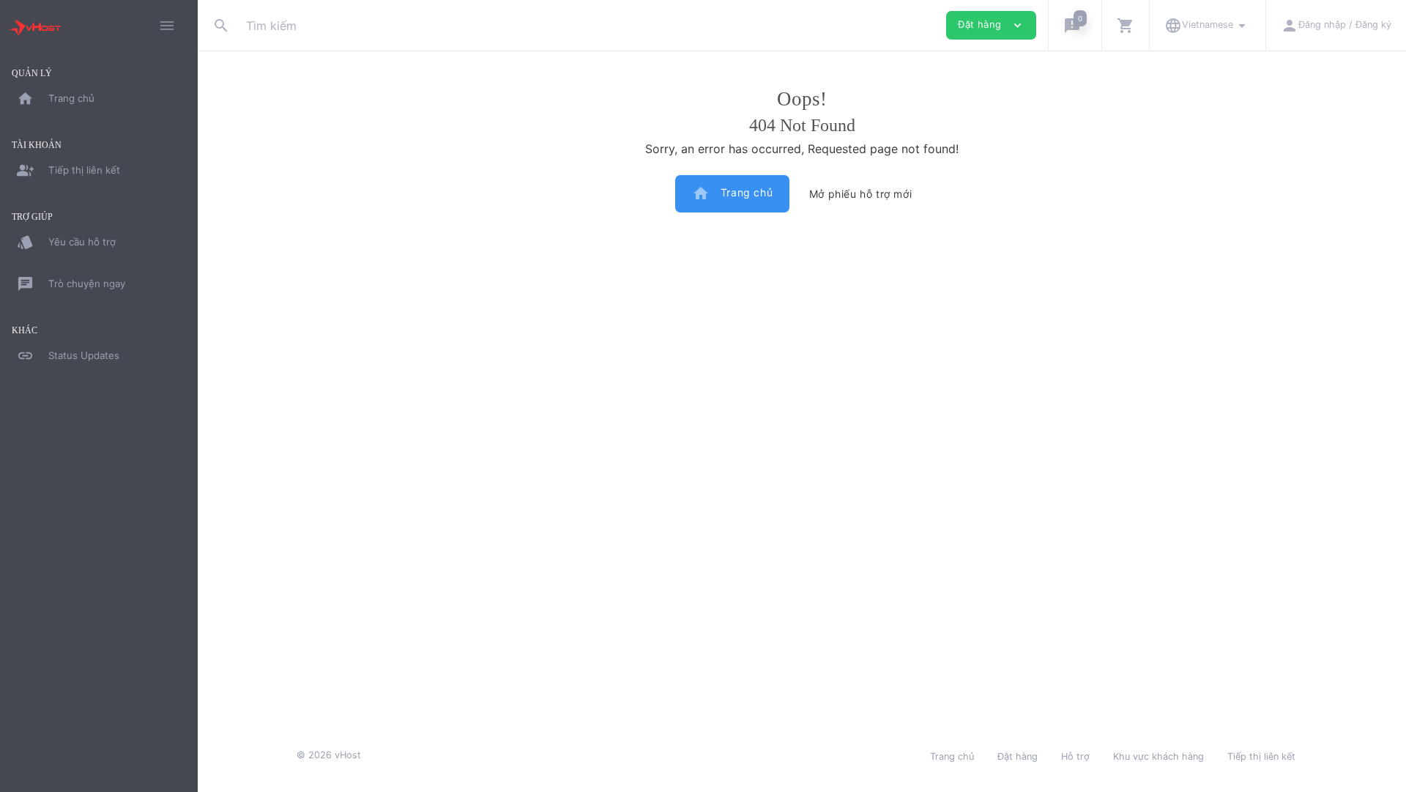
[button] (1074, 25)
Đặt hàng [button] (991, 25)
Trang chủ (732, 193)
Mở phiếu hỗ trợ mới (860, 194)
